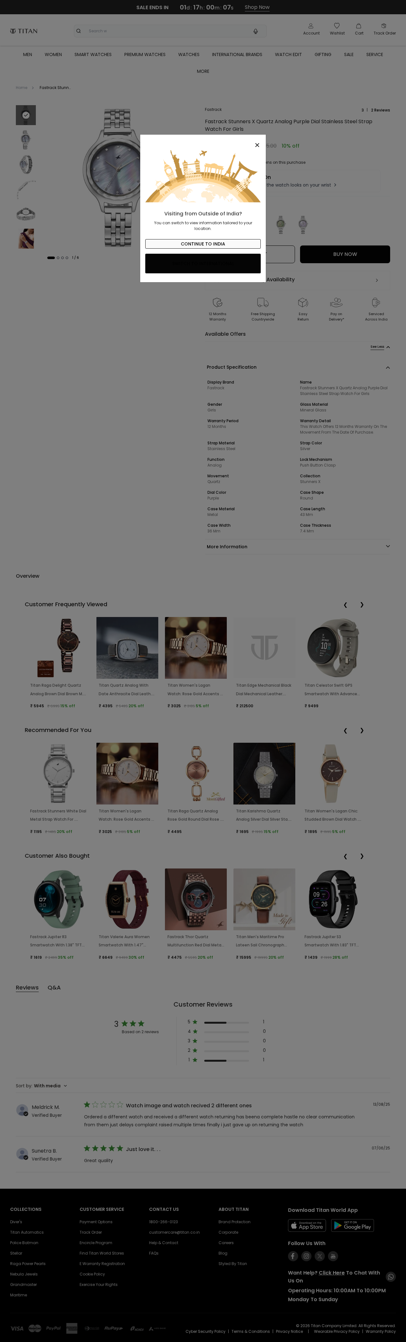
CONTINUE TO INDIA (203, 244)
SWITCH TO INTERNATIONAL (203, 263)
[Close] (203, 142)
